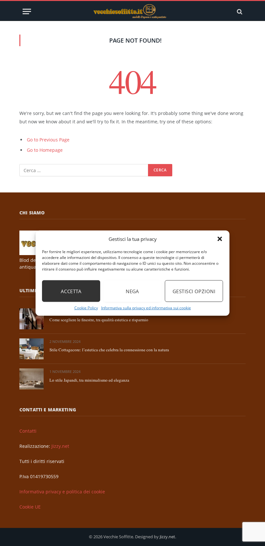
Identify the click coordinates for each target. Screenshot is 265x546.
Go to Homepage (45, 150)
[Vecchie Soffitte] (132, 11)
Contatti (28, 431)
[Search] (239, 11)
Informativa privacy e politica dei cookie (62, 492)
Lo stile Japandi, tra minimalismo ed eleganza (89, 380)
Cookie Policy (86, 308)
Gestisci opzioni (194, 291)
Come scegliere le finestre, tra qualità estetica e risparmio (98, 320)
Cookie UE (30, 507)
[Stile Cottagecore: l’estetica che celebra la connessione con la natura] (31, 348)
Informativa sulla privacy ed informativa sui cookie (146, 308)
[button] (220, 239)
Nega (132, 291)
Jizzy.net (60, 446)
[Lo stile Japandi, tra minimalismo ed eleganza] (31, 378)
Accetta (71, 291)
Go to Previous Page (48, 140)
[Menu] (27, 11)
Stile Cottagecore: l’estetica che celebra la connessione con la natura (109, 350)
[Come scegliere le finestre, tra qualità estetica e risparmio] (31, 318)
